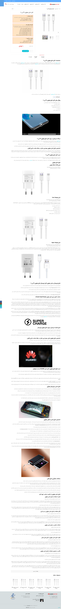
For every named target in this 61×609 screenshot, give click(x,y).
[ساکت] (24, 135)
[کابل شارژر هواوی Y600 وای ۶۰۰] (48, 582)
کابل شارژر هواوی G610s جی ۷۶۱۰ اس (31, 588)
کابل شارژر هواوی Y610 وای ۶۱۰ (56, 588)
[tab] (41, 56)
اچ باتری (31, 160)
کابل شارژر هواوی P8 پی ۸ (23, 588)
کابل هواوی (56, 8)
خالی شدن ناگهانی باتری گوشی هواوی (36, 600)
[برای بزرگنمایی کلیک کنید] (58, 32)
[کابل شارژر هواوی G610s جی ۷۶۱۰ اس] (31, 582)
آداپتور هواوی (53, 94)
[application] (41, 124)
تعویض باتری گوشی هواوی (40, 595)
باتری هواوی (22, 62)
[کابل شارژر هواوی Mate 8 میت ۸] (15, 582)
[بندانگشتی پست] (42, 600)
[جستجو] (8, 4)
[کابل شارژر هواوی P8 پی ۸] (23, 582)
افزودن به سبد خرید (25, 50)
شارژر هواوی (57, 62)
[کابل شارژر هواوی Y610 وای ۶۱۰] (56, 582)
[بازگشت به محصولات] (12, 8)
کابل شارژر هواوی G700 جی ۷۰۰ (40, 588)
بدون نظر (39, 597)
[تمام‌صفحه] (23, 135)
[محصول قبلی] (13, 8)
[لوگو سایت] (54, 4)
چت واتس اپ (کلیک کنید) (53, 597)
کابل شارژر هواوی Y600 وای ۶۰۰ (48, 588)
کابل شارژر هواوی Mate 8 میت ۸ (15, 588)
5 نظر (34, 601)
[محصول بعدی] (11, 8)
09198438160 (54, 596)
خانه (59, 8)
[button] (41, 124)
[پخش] (59, 135)
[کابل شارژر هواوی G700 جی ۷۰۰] (39, 582)
